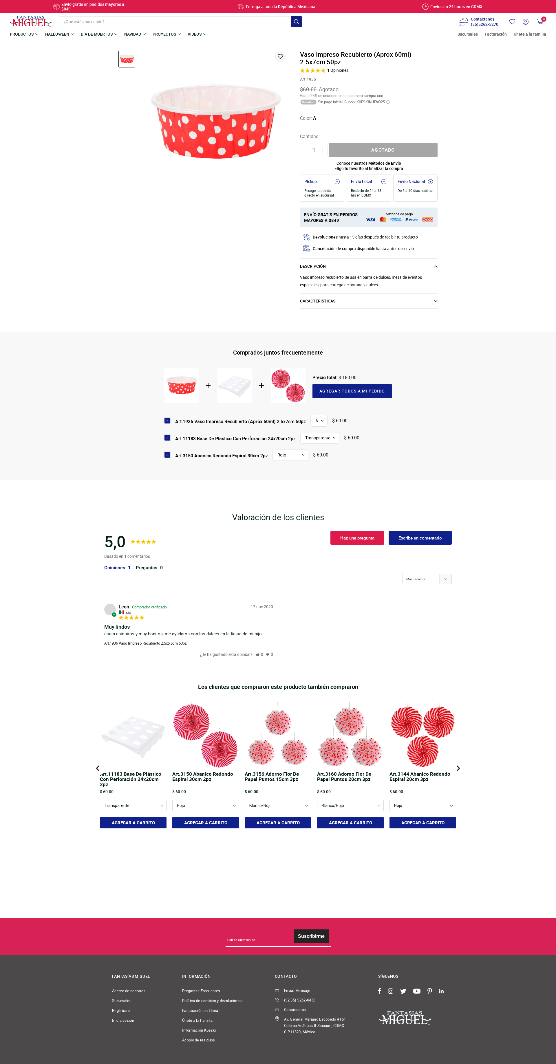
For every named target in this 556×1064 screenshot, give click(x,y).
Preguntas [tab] (146, 568)
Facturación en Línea (200, 1010)
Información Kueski (199, 1030)
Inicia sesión (123, 1020)
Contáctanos (295, 1009)
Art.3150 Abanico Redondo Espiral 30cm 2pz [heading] (202, 776)
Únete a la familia (530, 34)
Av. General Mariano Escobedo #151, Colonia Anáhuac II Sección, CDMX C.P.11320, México (315, 1025)
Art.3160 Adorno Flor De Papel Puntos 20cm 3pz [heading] (344, 776)
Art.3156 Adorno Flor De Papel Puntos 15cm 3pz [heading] (272, 776)
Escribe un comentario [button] (420, 538)
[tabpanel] (215, 123)
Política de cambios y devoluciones (212, 1000)
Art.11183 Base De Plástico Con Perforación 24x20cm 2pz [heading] (130, 779)
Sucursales (468, 34)
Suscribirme (311, 936)
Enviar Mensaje (297, 990)
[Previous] (98, 768)
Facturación (496, 34)
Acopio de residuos (198, 1040)
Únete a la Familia (197, 1020)
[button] (259, 654)
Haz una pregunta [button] (357, 538)
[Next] (458, 768)
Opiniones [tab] (114, 568)
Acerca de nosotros (129, 990)
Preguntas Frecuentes (201, 990)
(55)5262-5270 (484, 24)
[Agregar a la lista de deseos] (280, 56)
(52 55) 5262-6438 (299, 1000)
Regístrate (121, 1010)
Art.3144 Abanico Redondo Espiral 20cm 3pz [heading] (419, 776)
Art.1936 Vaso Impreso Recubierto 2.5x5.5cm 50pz (145, 643)
